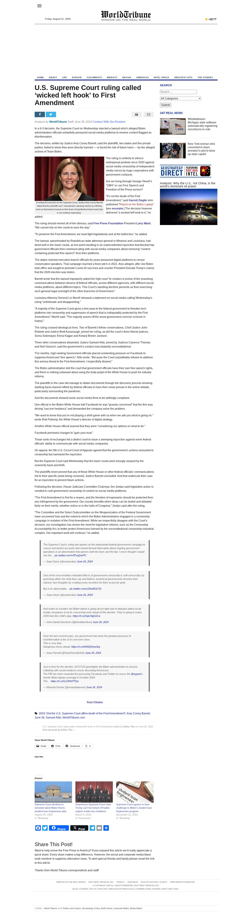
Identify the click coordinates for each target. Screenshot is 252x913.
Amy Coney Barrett (138, 713)
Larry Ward (143, 223)
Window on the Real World (71, 882)
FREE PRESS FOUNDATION (182, 882)
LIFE (64, 77)
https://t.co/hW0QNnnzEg (85, 646)
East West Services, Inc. (101, 882)
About (53, 77)
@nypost (136, 673)
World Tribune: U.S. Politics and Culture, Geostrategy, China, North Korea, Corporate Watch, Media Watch (92, 908)
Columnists (94, 77)
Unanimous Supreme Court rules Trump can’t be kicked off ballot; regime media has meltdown (93, 808)
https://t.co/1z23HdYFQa (65, 681)
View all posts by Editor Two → (59, 730)
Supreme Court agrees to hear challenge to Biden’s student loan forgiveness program (134, 808)
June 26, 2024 (85, 561)
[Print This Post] (136, 114)
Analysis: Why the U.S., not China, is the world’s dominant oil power (187, 185)
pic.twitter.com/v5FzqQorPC (70, 555)
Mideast (112, 77)
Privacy (121, 882)
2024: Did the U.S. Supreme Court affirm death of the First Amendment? (82, 713)
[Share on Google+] (62, 114)
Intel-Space (161, 77)
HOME (40, 77)
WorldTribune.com (74, 717)
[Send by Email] (149, 114)
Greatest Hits (183, 77)
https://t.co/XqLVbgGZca (86, 615)
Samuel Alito (53, 717)
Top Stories (205, 77)
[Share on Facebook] (40, 114)
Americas (142, 77)
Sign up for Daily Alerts (154, 882)
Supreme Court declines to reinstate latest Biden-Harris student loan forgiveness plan (51, 808)
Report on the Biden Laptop (136, 204)
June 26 (39, 717)
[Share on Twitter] (51, 114)
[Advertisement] (126, 50)
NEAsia (126, 77)
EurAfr (77, 77)
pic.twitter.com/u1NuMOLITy (85, 588)
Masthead (132, 882)
